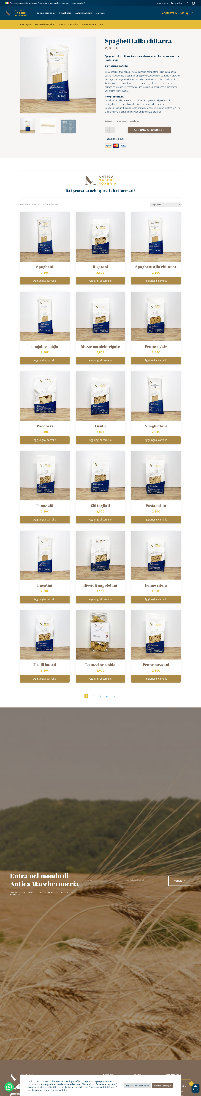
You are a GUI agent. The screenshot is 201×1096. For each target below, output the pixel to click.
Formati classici (43, 24)
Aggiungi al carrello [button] (44, 280)
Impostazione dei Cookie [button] (137, 1085)
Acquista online (173, 13)
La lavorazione (83, 13)
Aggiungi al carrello (149, 130)
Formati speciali (67, 24)
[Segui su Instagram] (193, 3)
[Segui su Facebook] (187, 3)
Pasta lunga (134, 121)
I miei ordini (176, 3)
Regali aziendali (45, 13)
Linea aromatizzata (92, 24)
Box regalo (26, 24)
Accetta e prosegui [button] (162, 1085)
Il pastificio (65, 13)
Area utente (162, 3)
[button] (9, 1087)
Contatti (100, 13)
